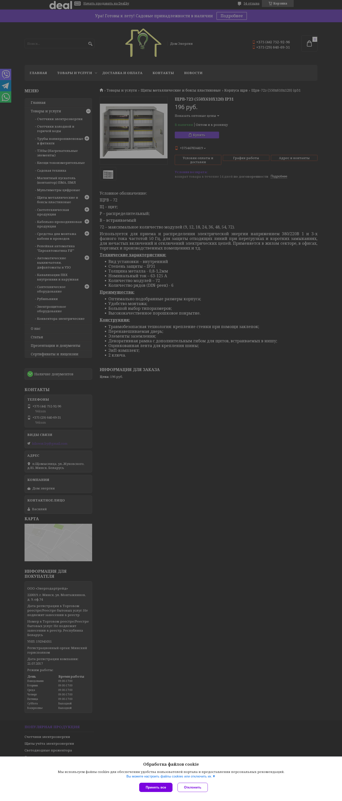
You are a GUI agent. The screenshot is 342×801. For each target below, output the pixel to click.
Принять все (156, 787)
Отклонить (192, 787)
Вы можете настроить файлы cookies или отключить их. (169, 776)
